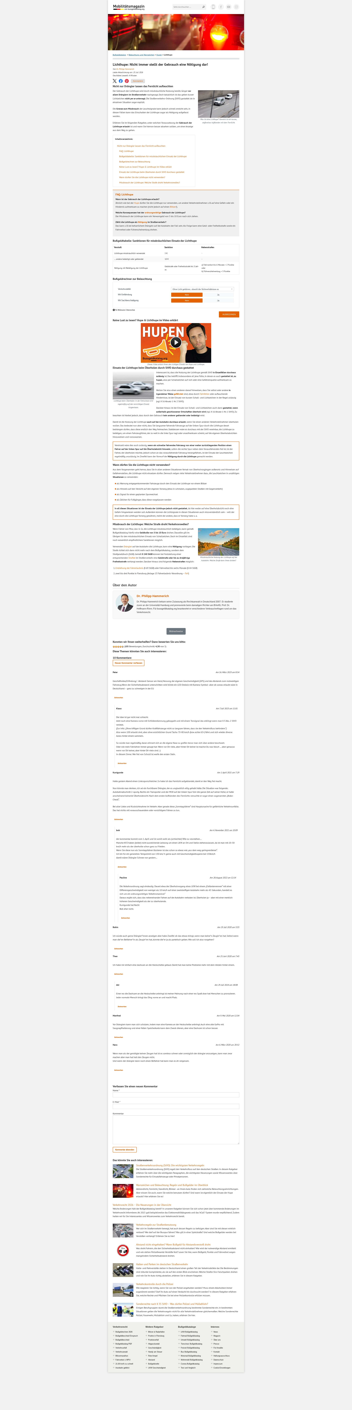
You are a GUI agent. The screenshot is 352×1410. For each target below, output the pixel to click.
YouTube (229, 7)
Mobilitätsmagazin (130, 7)
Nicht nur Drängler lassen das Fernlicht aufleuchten (141, 145)
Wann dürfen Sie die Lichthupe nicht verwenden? (142, 177)
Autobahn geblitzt (122, 1368)
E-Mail (116, 1102)
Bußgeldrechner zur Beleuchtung (134, 161)
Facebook (221, 7)
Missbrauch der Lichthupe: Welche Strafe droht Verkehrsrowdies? (149, 182)
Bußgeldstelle (153, 1364)
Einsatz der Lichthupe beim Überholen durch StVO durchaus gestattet (151, 172)
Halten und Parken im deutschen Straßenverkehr (162, 1264)
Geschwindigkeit (154, 1348)
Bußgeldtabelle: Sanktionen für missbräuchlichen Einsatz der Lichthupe (153, 156)
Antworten (118, 697)
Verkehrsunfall (121, 1348)
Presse (216, 1344)
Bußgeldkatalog (119, 55)
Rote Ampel (152, 1356)
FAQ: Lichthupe (126, 151)
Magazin (217, 1336)
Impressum (218, 1364)
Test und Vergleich (188, 1368)
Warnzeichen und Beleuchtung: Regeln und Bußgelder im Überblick (172, 1185)
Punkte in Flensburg (156, 1336)
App (213, 7)
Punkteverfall (153, 1340)
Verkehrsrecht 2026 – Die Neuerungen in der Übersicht (142, 1204)
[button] (115, 81)
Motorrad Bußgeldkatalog (191, 1356)
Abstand (151, 1360)
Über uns (217, 1340)
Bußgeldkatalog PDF (124, 1344)
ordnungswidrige (153, 212)
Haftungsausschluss (222, 1356)
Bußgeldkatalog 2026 (137, 9)
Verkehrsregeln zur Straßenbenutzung (156, 1224)
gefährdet (178, 394)
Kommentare (138, 81)
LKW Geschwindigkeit (157, 1368)
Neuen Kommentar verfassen (128, 662)
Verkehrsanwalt (122, 1352)
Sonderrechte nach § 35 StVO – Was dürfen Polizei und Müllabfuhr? (172, 1303)
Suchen (203, 7)
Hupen (159, 55)
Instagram (236, 7)
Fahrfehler (204, 394)
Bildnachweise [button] (176, 631)
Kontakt (217, 1352)
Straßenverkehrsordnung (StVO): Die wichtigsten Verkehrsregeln (170, 1165)
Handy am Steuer (155, 1352)
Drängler (128, 546)
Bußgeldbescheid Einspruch (127, 1336)
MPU (128, 1360)
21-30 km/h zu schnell (124, 1364)
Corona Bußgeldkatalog (190, 1364)
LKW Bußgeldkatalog (189, 1332)
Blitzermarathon (122, 1356)
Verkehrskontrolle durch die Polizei (154, 1284)
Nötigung (142, 222)
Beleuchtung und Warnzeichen (141, 55)
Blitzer (173, 206)
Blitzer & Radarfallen (156, 1332)
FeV (186, 573)
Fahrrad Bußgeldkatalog (190, 1336)
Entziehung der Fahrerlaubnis (129, 568)
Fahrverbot (120, 1360)
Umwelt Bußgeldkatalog (190, 1340)
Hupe (136, 202)
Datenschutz (219, 1360)
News (216, 1332)
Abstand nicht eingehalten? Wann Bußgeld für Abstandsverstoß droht (173, 1244)
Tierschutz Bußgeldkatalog (191, 1344)
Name (116, 1090)
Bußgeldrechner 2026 (124, 1332)
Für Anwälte (218, 1348)
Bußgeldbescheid (122, 1340)
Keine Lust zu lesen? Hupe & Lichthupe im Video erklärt (145, 166)
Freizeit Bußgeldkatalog (190, 1348)
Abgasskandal (154, 1344)
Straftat (131, 557)
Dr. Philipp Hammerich (125, 69)
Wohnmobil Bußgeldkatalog (192, 1360)
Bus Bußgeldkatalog (189, 1352)
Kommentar (118, 1113)
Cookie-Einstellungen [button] (222, 1368)
